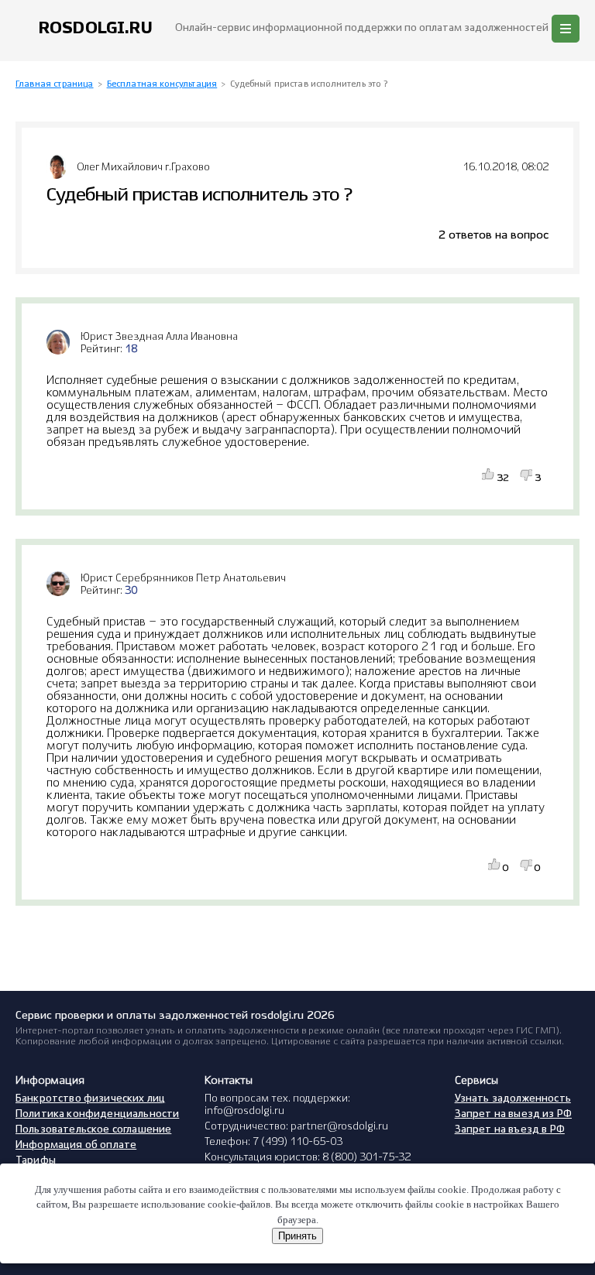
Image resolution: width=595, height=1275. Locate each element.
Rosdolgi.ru (96, 28)
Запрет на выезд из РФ (513, 1114)
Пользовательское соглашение (93, 1130)
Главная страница (54, 84)
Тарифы (35, 1161)
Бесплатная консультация (162, 84)
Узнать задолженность (513, 1099)
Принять (297, 1236)
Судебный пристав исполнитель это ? (308, 84)
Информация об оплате (75, 1145)
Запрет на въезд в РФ (510, 1130)
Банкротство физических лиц (90, 1099)
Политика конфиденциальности (97, 1114)
